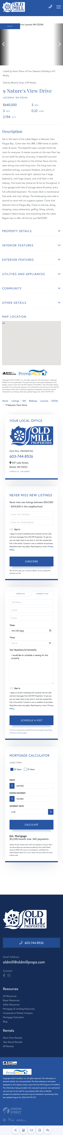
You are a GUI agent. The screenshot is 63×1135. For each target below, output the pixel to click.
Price (12, 780)
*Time (12, 637)
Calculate (31, 824)
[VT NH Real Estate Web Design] (31, 1111)
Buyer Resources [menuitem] (11, 1000)
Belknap (33, 400)
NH (24, 400)
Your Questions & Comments (23, 649)
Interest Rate (17, 806)
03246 (54, 400)
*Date (12, 625)
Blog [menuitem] (5, 1021)
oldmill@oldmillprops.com (24, 962)
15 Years (31, 769)
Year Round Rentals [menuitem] (12, 1042)
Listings (15, 400)
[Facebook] (4, 975)
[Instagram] (8, 975)
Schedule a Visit (42, 594)
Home (5, 400)
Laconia (44, 400)
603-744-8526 (21, 456)
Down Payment (17, 793)
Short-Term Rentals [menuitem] (12, 1037)
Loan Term (16, 762)
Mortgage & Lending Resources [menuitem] (19, 1008)
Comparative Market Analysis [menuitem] (18, 1013)
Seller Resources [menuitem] (11, 1004)
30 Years (18, 769)
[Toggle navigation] (58, 6)
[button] (5, 44)
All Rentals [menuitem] (8, 1046)
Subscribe (31, 561)
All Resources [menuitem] (10, 996)
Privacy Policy (48, 730)
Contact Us (14, 471)
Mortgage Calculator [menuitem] (13, 1017)
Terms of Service (17, 733)
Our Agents (25, 471)
